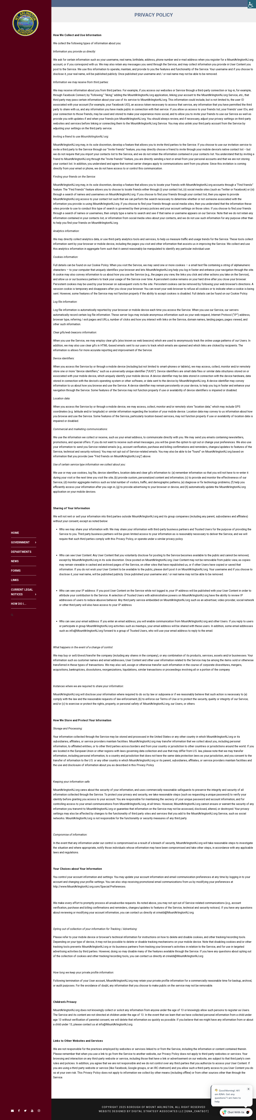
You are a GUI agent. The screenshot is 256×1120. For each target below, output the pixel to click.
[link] (252, 4)
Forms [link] (16, 570)
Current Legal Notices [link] (22, 592)
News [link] (15, 561)
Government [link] (20, 542)
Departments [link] (21, 551)
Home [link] (15, 532)
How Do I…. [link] (18, 603)
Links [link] (15, 580)
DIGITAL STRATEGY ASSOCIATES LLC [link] (158, 1111)
